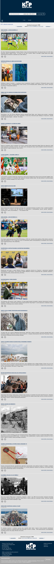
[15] (35, 26)
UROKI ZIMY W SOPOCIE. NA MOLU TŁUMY (10, 506)
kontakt (29, 20)
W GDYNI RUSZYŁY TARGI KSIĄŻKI (9, 279)
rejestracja (46, 546)
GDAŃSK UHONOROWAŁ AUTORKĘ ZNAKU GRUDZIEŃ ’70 (14, 443)
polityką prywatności (32, 560)
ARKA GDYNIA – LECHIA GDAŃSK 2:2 (9, 30)
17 (38, 26)
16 (36, 26)
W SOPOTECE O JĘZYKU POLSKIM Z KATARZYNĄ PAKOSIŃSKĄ (15, 248)
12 (30, 26)
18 (39, 26)
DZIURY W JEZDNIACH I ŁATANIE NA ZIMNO (10, 123)
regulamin (46, 544)
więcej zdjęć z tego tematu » (47, 56)
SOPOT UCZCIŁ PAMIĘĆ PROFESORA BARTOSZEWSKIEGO (14, 310)
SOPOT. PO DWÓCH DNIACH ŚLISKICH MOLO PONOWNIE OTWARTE (16, 341)
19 (41, 26)
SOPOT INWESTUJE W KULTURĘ (8, 185)
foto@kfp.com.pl (8, 549)
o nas (24, 20)
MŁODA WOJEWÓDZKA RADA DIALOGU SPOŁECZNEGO (13, 372)
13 (31, 26)
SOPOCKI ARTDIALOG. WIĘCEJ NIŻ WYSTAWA (11, 61)
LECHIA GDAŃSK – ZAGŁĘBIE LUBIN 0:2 (10, 154)
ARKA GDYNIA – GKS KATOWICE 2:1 (9, 217)
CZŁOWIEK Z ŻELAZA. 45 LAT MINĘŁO (9, 475)
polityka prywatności (48, 543)
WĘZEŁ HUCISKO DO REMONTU (8, 404)
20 (42, 26)
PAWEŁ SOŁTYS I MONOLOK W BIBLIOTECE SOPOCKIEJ (13, 92)
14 (33, 26)
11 (28, 26)
